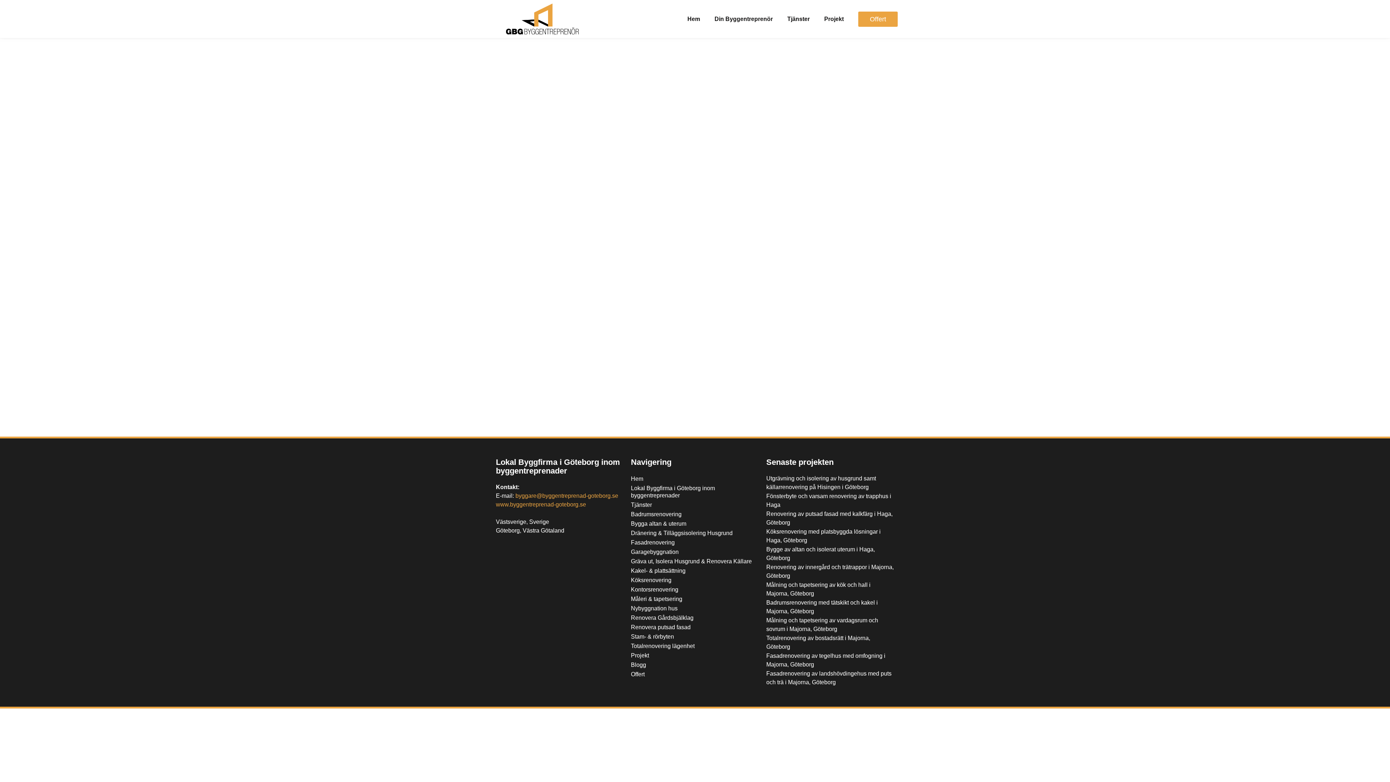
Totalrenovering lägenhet (663, 646)
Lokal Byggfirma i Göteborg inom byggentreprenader (558, 466)
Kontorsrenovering (654, 589)
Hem (693, 19)
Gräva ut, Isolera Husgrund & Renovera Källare (691, 561)
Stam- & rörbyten (652, 637)
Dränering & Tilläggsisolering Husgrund (682, 533)
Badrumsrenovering (656, 514)
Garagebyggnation (655, 552)
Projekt (834, 19)
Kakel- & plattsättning (658, 571)
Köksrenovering (651, 580)
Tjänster (798, 19)
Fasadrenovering (653, 542)
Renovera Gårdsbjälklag (662, 618)
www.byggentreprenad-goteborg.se (541, 504)
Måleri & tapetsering (656, 599)
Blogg (638, 665)
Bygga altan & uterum (658, 524)
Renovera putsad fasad (661, 627)
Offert (638, 674)
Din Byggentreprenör (744, 19)
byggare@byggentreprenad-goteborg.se (566, 496)
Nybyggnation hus (654, 608)
